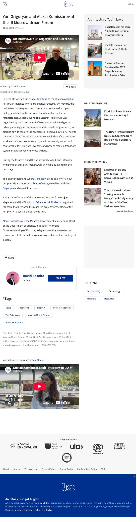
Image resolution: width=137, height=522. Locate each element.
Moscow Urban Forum (39, 315)
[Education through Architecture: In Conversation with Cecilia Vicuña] (92, 176)
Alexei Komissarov (13, 221)
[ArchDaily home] (68, 4)
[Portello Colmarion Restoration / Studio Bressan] (95, 50)
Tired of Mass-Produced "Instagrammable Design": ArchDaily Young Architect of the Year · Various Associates (118, 198)
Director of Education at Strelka (40, 202)
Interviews (24, 308)
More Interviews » (125, 211)
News (8, 308)
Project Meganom (62, 308)
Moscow (41, 179)
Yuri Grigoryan (13, 315)
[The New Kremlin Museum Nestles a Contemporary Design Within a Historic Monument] (92, 138)
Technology (114, 291)
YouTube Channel (36, 360)
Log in (131, 4)
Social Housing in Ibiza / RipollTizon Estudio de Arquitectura (117, 31)
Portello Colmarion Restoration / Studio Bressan (116, 49)
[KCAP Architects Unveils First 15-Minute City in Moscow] (92, 118)
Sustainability (94, 291)
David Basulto (33, 275)
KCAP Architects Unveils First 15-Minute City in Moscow (117, 115)
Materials (91, 298)
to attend (42, 99)
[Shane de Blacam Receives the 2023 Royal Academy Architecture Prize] (95, 68)
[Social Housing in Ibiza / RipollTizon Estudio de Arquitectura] (95, 32)
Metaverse (109, 298)
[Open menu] (4, 4)
